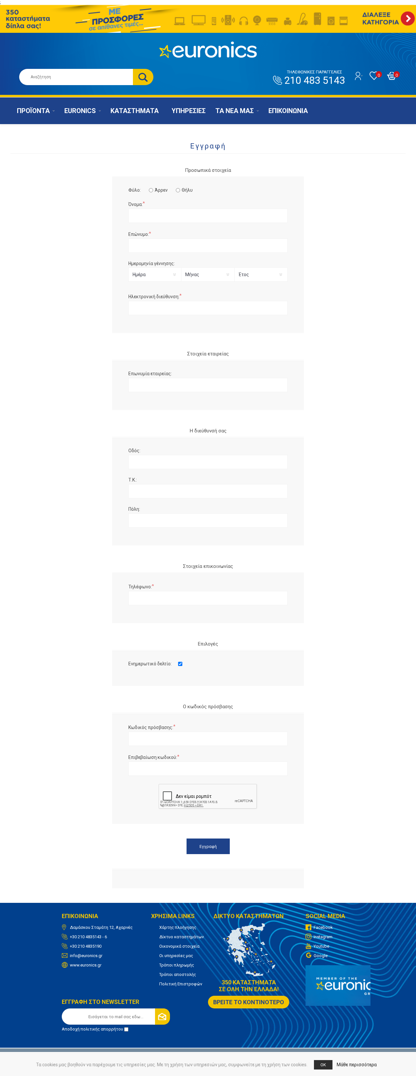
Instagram (323, 936)
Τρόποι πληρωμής (176, 965)
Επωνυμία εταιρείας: (150, 373)
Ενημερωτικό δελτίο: (150, 663)
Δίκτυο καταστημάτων (181, 936)
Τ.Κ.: (132, 479)
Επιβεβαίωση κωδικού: (152, 757)
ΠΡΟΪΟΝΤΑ (33, 111)
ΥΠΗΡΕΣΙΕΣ (189, 111)
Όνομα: (135, 204)
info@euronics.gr (86, 955)
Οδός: (134, 450)
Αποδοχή (92, 1029)
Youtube (321, 946)
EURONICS (80, 111)
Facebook (323, 927)
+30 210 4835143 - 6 (88, 936)
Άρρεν (161, 190)
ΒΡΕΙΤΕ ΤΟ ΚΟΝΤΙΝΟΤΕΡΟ (248, 1002)
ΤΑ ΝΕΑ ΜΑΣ (234, 111)
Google (321, 955)
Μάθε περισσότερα (357, 1064)
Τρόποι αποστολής (177, 974)
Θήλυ (187, 190)
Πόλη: (134, 509)
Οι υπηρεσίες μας (176, 955)
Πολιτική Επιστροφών (180, 983)
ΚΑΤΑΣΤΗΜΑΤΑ (134, 111)
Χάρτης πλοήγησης (177, 927)
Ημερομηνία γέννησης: (151, 263)
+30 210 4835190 (85, 946)
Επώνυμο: (138, 234)
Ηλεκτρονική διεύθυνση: (153, 296)
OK (323, 1064)
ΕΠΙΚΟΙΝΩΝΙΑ (288, 111)
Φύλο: (134, 190)
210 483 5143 (314, 78)
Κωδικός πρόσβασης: (150, 727)
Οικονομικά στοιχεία (179, 946)
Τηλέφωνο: (140, 586)
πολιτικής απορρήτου (102, 1029)
